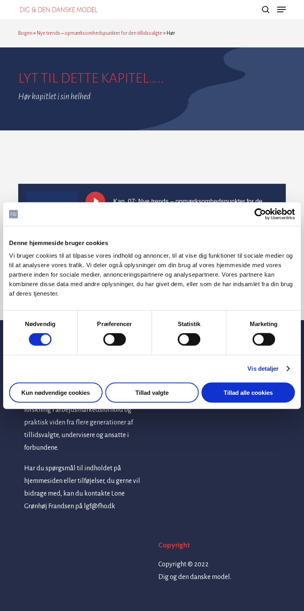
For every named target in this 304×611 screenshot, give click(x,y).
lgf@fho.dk (99, 506)
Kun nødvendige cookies (55, 392)
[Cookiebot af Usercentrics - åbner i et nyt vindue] (260, 214)
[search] (265, 9)
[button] (281, 9)
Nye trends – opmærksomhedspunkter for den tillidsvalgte (99, 33)
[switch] (114, 339)
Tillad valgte (152, 392)
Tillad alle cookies (248, 392)
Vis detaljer (263, 368)
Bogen (25, 33)
